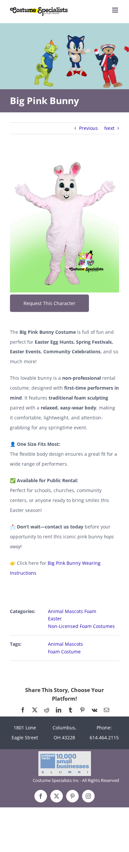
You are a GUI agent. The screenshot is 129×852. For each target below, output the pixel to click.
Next (109, 128)
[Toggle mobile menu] (115, 10)
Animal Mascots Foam (72, 611)
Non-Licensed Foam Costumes (81, 626)
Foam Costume (64, 651)
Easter (55, 618)
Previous (88, 128)
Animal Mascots (65, 644)
